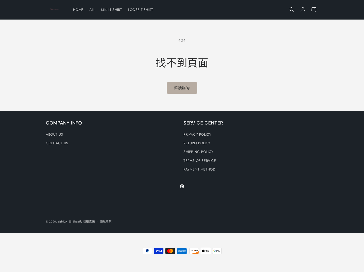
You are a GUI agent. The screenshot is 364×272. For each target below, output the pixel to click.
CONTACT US (57, 143)
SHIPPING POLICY (198, 151)
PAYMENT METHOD (199, 169)
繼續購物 (182, 88)
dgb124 (63, 221)
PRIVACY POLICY (197, 134)
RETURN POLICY (196, 143)
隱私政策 (106, 221)
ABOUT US (54, 134)
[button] (291, 9)
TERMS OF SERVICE (199, 160)
